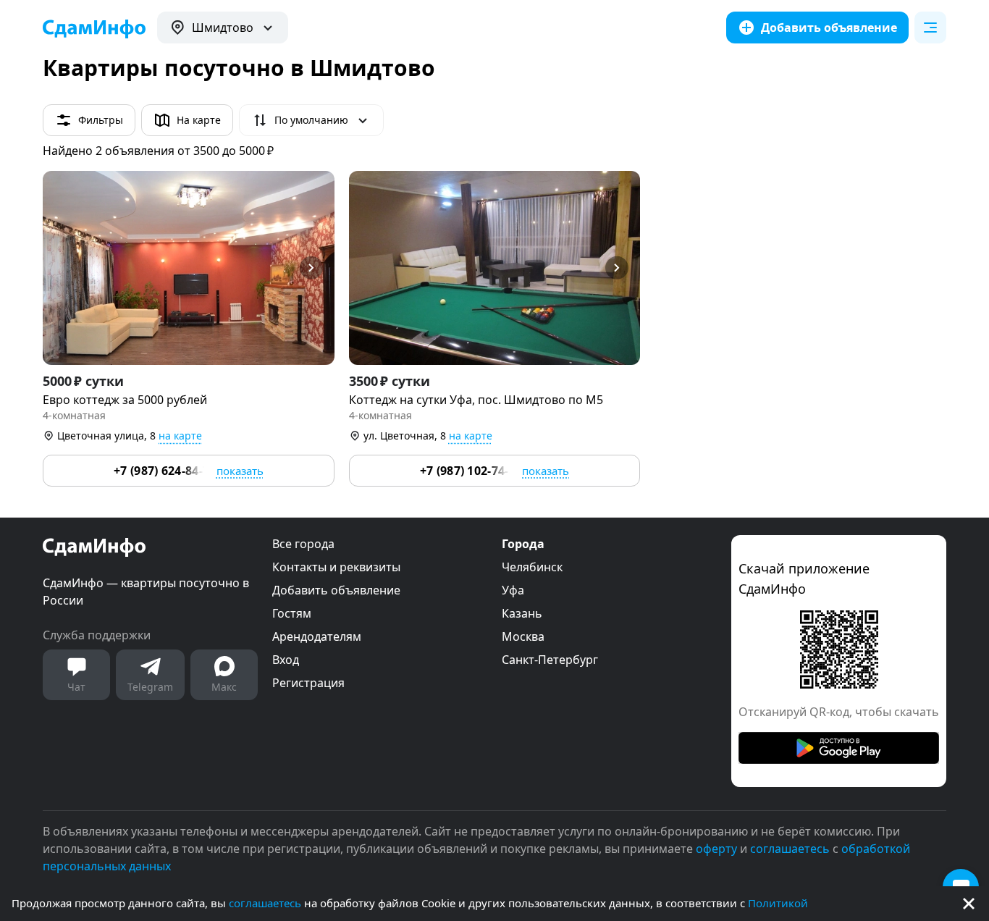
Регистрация (308, 683)
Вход (285, 660)
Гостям (291, 613)
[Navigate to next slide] (317, 268)
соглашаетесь (265, 903)
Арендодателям (316, 636)
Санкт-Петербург (550, 660)
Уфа (513, 590)
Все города (303, 544)
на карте (180, 435)
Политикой (778, 903)
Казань (522, 613)
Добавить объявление (336, 590)
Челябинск (532, 567)
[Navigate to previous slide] (60, 268)
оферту (716, 849)
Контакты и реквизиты (336, 567)
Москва (523, 636)
